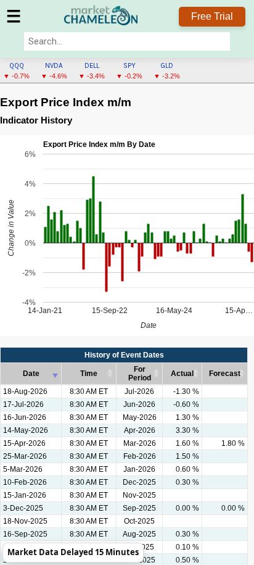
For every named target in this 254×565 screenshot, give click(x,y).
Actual (182, 373)
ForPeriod (139, 373)
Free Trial (212, 16)
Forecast (224, 373)
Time (88, 373)
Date (31, 373)
